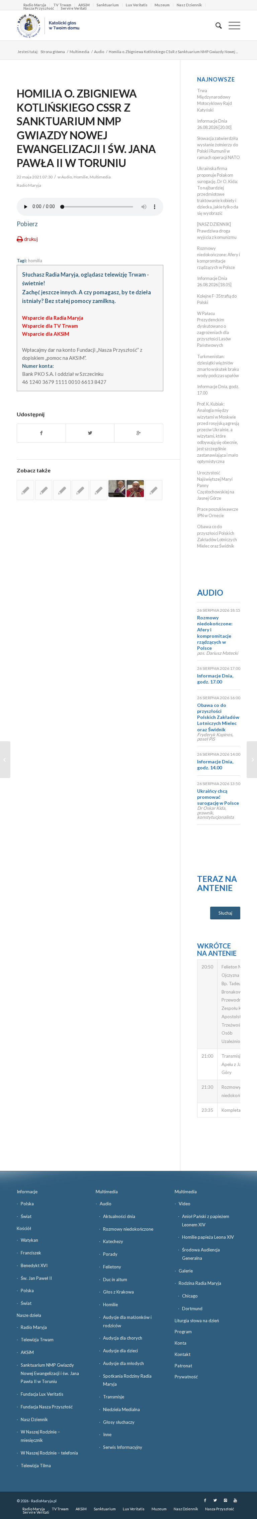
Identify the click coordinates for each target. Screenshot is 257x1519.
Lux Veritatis (137, 5)
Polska (27, 1203)
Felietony (112, 1266)
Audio (99, 51)
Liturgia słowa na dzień (197, 1320)
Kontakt (182, 1354)
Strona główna (52, 51)
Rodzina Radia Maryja (200, 1283)
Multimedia (79, 51)
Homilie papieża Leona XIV (208, 1237)
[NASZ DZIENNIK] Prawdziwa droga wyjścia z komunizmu (217, 230)
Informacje (27, 1191)
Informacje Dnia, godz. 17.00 (215, 679)
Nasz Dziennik (189, 5)
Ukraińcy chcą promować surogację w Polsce (218, 797)
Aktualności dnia (119, 1216)
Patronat (183, 1365)
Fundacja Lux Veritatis (42, 1394)
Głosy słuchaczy (119, 1422)
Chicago (190, 1296)
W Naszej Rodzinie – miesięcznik (40, 1436)
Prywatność (186, 1376)
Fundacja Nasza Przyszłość (47, 1406)
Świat (26, 1216)
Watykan (29, 1240)
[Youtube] (235, 1500)
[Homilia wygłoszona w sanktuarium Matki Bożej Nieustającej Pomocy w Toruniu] (98, 490)
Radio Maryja (34, 1327)
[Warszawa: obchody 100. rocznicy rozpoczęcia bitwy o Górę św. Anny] (5, 759)
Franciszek (31, 1252)
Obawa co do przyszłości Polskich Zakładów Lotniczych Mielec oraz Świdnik (218, 717)
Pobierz (27, 223)
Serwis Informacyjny (122, 1447)
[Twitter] (215, 1500)
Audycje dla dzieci (120, 1350)
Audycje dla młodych (123, 1363)
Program (183, 1331)
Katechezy (113, 1241)
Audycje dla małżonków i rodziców (127, 1321)
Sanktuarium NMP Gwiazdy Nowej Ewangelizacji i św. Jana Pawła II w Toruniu (50, 1373)
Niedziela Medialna (121, 1409)
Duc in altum (115, 1279)
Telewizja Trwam (37, 1339)
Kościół (24, 1228)
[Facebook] (205, 1500)
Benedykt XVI (34, 1265)
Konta (180, 1343)
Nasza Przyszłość (38, 8)
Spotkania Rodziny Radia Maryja (127, 1380)
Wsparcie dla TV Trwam (50, 326)
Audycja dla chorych (122, 1338)
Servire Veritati (74, 8)
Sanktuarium (108, 5)
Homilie (81, 176)
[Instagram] (225, 1500)
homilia (35, 260)
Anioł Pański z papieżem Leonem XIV (205, 1220)
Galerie (186, 1270)
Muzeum (162, 5)
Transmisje (113, 1396)
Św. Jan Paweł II (36, 1278)
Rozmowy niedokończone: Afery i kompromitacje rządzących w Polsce (215, 633)
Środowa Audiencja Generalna (201, 1254)
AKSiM (27, 1352)
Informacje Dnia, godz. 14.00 (215, 764)
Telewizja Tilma (36, 1465)
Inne (107, 1434)
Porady (110, 1254)
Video (184, 1203)
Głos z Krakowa (118, 1292)
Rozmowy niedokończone (128, 1229)
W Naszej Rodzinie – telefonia (49, 1453)
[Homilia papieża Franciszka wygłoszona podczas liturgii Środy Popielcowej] (117, 488)
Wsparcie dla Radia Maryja (52, 318)
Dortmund (192, 1308)
